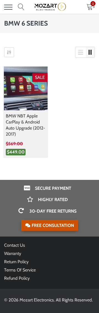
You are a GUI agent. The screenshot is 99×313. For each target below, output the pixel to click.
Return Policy (16, 261)
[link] (26, 88)
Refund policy (17, 278)
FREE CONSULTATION (53, 225)
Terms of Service (20, 270)
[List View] (80, 52)
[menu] (8, 7)
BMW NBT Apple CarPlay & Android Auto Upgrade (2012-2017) (25, 125)
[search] (21, 7)
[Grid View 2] (90, 52)
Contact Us (14, 245)
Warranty (12, 253)
